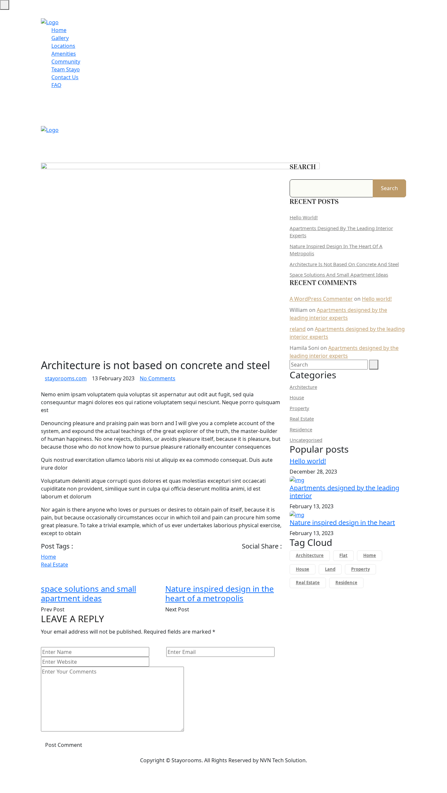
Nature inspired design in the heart (342, 522)
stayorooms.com (66, 378)
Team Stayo (65, 69)
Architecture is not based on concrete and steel (344, 264)
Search (303, 167)
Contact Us (65, 77)
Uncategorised (306, 440)
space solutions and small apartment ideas (88, 593)
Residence (301, 429)
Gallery (60, 38)
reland (298, 329)
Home (58, 30)
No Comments (157, 378)
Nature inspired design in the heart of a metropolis (219, 593)
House (297, 397)
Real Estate (54, 564)
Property (299, 408)
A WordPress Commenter (321, 298)
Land (330, 569)
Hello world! (304, 217)
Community (65, 61)
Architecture (303, 387)
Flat (343, 555)
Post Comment (63, 744)
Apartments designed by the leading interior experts (341, 232)
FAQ (56, 85)
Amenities (63, 53)
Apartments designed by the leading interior (344, 491)
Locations (63, 45)
